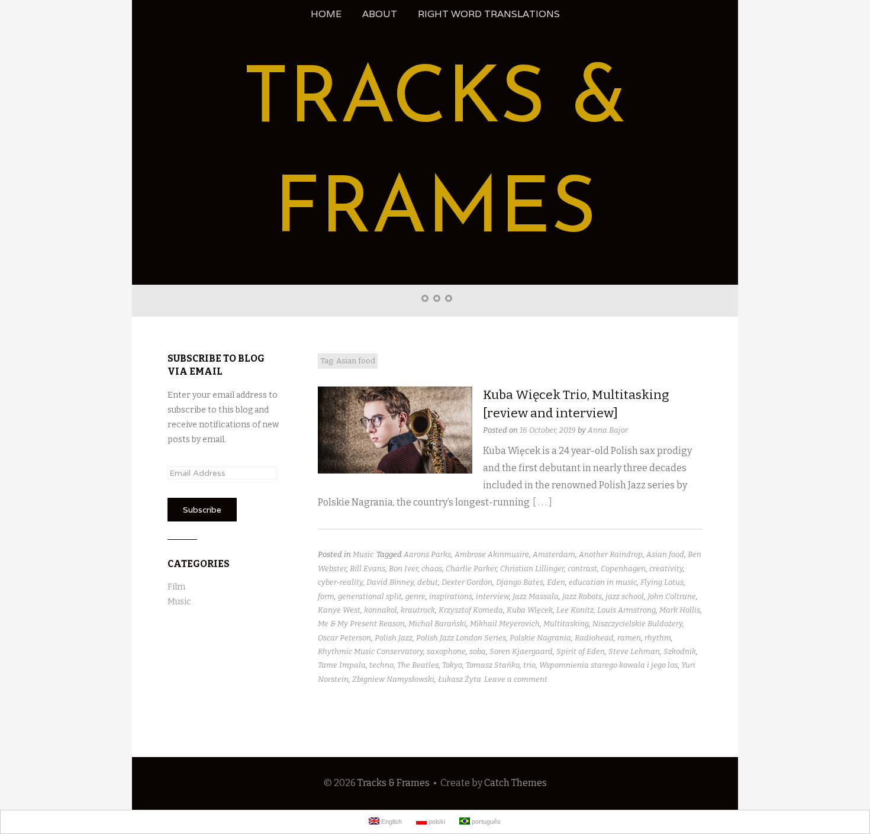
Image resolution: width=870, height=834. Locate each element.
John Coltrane (671, 596)
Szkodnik (679, 651)
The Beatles (418, 665)
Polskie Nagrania (540, 637)
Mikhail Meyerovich (505, 623)
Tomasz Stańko (493, 665)
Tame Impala (342, 665)
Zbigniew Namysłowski (393, 679)
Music (363, 554)
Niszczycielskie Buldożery (637, 623)
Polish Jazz (394, 637)
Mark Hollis (679, 610)
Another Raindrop (611, 554)
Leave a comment (515, 679)
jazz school (624, 596)
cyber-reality (340, 582)
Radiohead (594, 637)
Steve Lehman (634, 651)
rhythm (658, 637)
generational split (370, 596)
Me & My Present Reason (361, 623)
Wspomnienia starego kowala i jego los (608, 665)
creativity (666, 568)
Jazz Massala (536, 596)
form (326, 596)
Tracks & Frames (393, 782)
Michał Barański (437, 623)
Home (326, 14)
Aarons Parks (427, 554)
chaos (431, 568)
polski (436, 821)
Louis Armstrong (626, 610)
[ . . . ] (542, 502)
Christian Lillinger (532, 568)
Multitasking (566, 623)
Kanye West (339, 610)
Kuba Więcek (530, 610)
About (379, 14)
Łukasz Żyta (459, 679)
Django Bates (519, 582)
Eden (556, 582)
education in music (603, 582)
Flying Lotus (662, 582)
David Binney (390, 582)
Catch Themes (515, 782)
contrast (582, 568)
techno (381, 665)
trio (529, 665)
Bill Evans (367, 568)
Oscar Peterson (344, 637)
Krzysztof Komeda (471, 610)
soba (477, 651)
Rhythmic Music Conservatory (370, 651)
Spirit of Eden (580, 651)
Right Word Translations (489, 14)
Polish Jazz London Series (461, 637)
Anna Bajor (608, 430)
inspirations (450, 596)
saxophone (446, 651)
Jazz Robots (582, 596)
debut (427, 582)
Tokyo (452, 665)
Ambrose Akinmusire (492, 554)
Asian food (665, 554)
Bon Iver (403, 568)
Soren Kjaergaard (521, 651)
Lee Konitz (575, 610)
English (390, 821)
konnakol (380, 610)
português (485, 821)
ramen (629, 637)
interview (492, 596)
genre (415, 596)
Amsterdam (554, 554)
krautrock (418, 610)
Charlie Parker (471, 568)
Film (176, 587)
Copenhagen (623, 568)
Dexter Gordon (467, 582)
